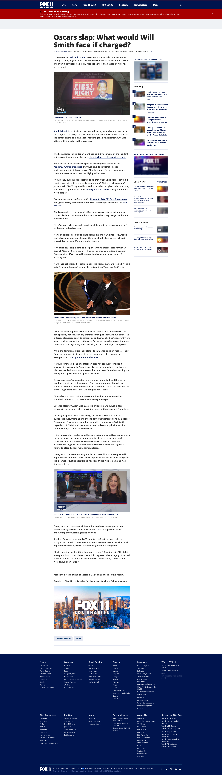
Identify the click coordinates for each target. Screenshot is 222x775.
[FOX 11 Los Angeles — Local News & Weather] (47, 5)
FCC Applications (143, 738)
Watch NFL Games (169, 718)
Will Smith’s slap (78, 57)
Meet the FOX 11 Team (146, 721)
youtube (176, 769)
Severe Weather (70, 682)
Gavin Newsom (70, 729)
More (156, 5)
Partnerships (142, 754)
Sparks (115, 699)
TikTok (42, 724)
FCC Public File (142, 735)
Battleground (69, 735)
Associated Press (74, 52)
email (180, 769)
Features (141, 662)
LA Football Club (119, 690)
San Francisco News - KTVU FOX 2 (121, 719)
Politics (42, 685)
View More (162, 182)
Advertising (141, 732)
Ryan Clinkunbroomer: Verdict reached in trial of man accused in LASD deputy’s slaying (143, 199)
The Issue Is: (142, 668)
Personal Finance (94, 724)
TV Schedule (141, 724)
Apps (163, 673)
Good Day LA (95, 662)
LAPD (100, 529)
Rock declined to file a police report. (107, 157)
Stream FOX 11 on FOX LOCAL (170, 666)
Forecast (67, 665)
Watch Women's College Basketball (171, 740)
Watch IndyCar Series (169, 731)
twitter (166, 769)
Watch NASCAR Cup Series (171, 729)
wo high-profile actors (98, 189)
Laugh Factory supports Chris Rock (68, 117)
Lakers (115, 671)
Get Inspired (141, 694)
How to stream (45, 735)
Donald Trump (69, 724)
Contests (140, 718)
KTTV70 (140, 708)
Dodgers (116, 676)
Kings (115, 685)
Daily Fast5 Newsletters (49, 743)
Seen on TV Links (94, 676)
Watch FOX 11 (169, 662)
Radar (66, 671)
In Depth (140, 671)
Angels (115, 679)
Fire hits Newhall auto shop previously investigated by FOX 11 (157, 119)
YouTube (43, 727)
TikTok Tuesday (94, 682)
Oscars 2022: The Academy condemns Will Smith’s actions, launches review (85, 318)
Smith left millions (63, 131)
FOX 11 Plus (141, 748)
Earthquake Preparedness (73, 679)
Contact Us (141, 751)
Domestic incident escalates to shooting (144, 228)
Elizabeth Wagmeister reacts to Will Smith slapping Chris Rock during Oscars (86, 514)
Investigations (142, 700)
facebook (162, 769)
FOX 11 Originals (143, 665)
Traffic (66, 668)
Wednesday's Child (144, 674)
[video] (162, 229)
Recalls (42, 682)
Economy (92, 718)
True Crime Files (143, 676)
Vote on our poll (94, 679)
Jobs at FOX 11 (142, 729)
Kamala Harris (69, 732)
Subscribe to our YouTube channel (149, 154)
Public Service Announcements (143, 741)
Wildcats (116, 682)
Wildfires (67, 685)
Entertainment (87, 52)
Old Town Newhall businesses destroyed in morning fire (142, 210)
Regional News (120, 715)
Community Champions (146, 684)
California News (46, 668)
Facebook (43, 718)
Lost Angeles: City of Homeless (145, 680)
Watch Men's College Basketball (169, 735)
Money (92, 715)
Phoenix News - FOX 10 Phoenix (122, 724)
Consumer (44, 679)
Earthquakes (68, 676)
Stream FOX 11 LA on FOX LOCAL (149, 59)
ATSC (139, 745)
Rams (115, 665)
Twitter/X (43, 732)
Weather (68, 662)
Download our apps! (47, 738)
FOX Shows (141, 727)
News (78, 638)
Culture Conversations (145, 703)
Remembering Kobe (144, 706)
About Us (142, 715)
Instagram (43, 721)
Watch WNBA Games (169, 744)
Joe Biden (67, 727)
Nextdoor (43, 729)
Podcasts (43, 740)
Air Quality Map (70, 674)
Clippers (116, 674)
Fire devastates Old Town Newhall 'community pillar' (143, 238)
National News (45, 674)
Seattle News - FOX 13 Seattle (121, 729)
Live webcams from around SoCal (172, 677)
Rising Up (140, 697)
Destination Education (145, 692)
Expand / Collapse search (180, 5)
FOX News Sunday (47, 688)
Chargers (116, 668)
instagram (171, 769)
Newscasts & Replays (170, 670)
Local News (139, 181)
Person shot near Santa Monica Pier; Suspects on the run (157, 142)
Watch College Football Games (170, 722)
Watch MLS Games (169, 747)
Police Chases (45, 671)
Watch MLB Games (169, 726)
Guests (91, 665)
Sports (116, 662)
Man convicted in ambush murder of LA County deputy (144, 248)
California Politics (70, 718)
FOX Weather (69, 688)
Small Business (94, 721)
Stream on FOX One (172, 715)
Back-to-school (94, 674)
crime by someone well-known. (83, 357)
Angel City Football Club (122, 693)
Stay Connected (48, 715)
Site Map (140, 756)
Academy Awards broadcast (68, 166)
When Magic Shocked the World (146, 688)
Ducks (115, 688)
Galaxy (115, 696)
